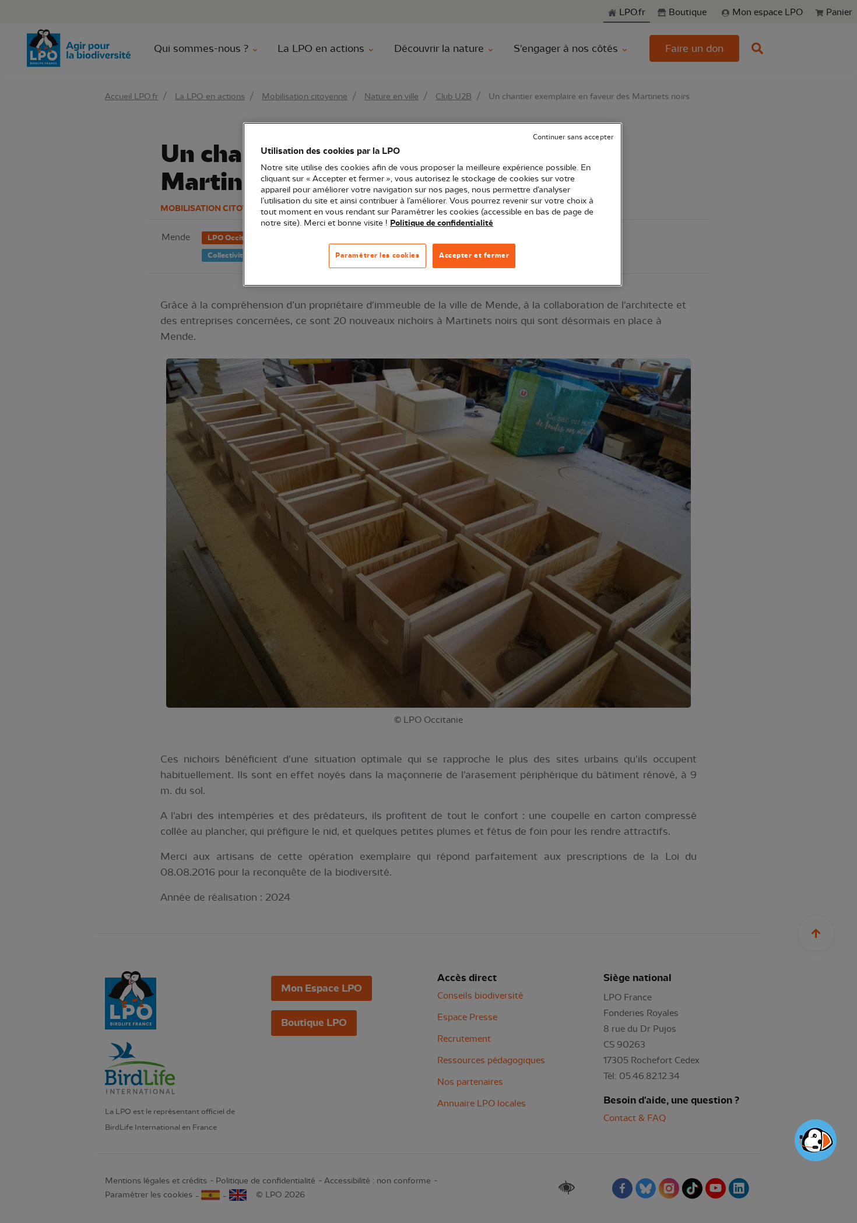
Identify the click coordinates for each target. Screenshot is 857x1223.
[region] (432, 204)
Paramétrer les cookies (377, 255)
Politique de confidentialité (441, 223)
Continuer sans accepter (573, 137)
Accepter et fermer (474, 255)
